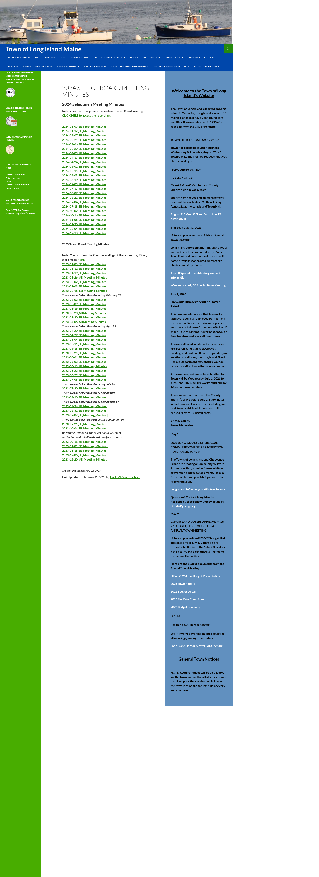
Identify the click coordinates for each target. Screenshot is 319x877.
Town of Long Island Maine (44, 49)
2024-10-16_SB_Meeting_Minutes (84, 215)
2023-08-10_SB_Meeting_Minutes (84, 397)
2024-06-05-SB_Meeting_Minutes (84, 175)
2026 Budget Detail (183, 591)
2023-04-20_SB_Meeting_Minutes (84, 330)
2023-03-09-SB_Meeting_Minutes (84, 304)
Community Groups (112, 57)
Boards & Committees (82, 57)
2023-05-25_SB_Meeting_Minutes (84, 353)
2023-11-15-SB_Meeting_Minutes (84, 450)
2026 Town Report (183, 583)
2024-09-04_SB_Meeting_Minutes (84, 202)
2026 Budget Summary (185, 607)
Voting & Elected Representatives (128, 66)
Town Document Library (36, 66)
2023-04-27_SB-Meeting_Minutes (84, 335)
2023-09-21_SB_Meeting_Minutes (84, 424)
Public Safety (173, 57)
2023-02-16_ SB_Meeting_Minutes (84, 290)
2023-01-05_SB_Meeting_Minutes (84, 264)
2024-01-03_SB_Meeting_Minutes (84, 126)
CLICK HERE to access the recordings (86, 115)
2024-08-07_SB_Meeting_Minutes (84, 193)
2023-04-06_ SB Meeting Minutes (84, 321)
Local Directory (152, 57)
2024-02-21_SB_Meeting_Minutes (84, 139)
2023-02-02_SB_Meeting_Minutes (84, 282)
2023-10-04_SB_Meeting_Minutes (84, 428)
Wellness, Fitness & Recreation (169, 66)
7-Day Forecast (13, 177)
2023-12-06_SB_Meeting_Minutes (84, 455)
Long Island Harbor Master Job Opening (196, 645)
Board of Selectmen (55, 57)
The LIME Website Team (125, 477)
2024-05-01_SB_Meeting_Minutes (84, 166)
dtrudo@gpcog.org (183, 506)
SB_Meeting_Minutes (93, 348)
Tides (8, 181)
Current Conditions (15, 174)
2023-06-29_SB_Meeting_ (78, 375)
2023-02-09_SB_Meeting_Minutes (84, 286)
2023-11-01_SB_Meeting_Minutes (85, 446)
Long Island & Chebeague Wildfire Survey (198, 489)
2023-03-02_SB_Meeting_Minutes (84, 299)
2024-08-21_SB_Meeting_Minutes (84, 197)
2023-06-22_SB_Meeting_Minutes (84, 370)
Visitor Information (95, 66)
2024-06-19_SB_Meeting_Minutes (84, 179)
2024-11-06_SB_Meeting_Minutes (84, 219)
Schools (10, 66)
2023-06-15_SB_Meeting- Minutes (84, 366)
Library (134, 57)
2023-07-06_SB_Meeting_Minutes (84, 379)
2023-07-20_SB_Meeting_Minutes (84, 388)
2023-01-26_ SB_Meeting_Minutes (84, 277)
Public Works (195, 57)
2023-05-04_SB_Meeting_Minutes (84, 339)
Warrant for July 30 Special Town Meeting (198, 285)
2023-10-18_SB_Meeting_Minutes (85, 441)
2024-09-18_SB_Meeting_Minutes (84, 206)
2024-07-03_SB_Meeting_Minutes (84, 184)
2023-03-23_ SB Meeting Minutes (84, 313)
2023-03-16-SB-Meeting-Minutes (84, 308)
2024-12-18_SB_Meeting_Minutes (84, 233)
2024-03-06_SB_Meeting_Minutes (84, 144)
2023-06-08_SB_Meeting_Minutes (84, 361)
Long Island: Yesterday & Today (22, 57)
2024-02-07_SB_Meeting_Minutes (84, 135)
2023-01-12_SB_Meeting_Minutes (84, 268)
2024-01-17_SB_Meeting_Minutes (84, 131)
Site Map (214, 57)
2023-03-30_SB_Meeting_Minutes (84, 317)
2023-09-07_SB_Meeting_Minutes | (85, 415)
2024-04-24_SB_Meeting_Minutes (84, 162)
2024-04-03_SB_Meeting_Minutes (84, 153)
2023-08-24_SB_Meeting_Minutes (84, 406)
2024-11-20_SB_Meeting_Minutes (84, 224)
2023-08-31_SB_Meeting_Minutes (84, 410)
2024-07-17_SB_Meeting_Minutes (84, 188)
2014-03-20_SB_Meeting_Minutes (85, 148)
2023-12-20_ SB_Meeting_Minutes (84, 459)
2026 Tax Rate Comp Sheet (188, 599)
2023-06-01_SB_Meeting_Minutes (84, 357)
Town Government (66, 66)
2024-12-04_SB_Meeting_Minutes (84, 228)
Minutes (100, 375)
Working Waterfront (205, 66)
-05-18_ (74, 348)
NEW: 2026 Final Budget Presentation (195, 576)
